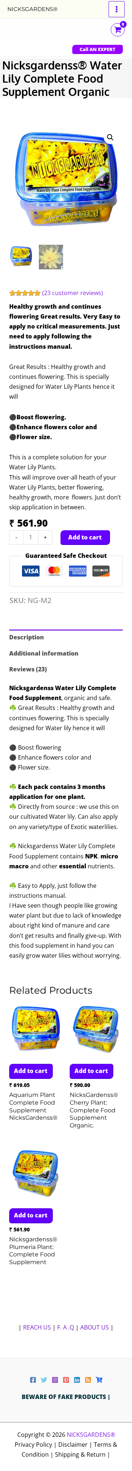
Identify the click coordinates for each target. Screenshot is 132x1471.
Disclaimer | (76, 1444)
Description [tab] (26, 637)
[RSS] (88, 1380)
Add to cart (85, 537)
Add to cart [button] (30, 1071)
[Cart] (99, 1380)
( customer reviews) (72, 293)
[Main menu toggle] (117, 9)
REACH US (37, 1327)
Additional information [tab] (43, 653)
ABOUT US (94, 1327)
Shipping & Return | (82, 1454)
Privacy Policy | (36, 1444)
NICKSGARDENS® (32, 9)
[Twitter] (44, 1380)
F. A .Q (66, 1327)
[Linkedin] (77, 1380)
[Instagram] (55, 1380)
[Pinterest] (66, 1380)
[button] (97, 49)
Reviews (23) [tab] (28, 669)
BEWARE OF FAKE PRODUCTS (64, 1397)
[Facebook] (33, 1380)
